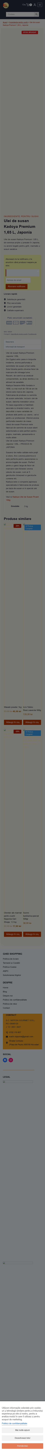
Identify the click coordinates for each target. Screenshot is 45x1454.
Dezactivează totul (22, 1438)
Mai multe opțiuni (22, 1430)
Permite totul (22, 1446)
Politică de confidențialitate (14, 1423)
